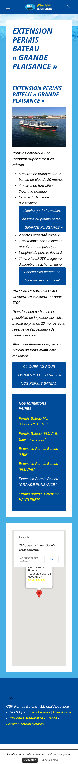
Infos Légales (39, 712)
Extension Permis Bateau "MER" (38, 452)
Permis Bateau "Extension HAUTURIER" (39, 497)
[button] (39, 593)
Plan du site (62, 712)
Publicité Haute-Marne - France (33, 718)
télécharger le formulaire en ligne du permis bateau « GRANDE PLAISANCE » (42, 219)
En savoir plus (49, 759)
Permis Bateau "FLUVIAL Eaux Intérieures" (38, 436)
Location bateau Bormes (25, 724)
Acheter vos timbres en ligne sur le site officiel (42, 276)
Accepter (30, 759)
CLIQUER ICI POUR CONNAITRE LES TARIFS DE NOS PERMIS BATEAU (39, 375)
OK (51, 559)
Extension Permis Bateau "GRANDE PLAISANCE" (38, 482)
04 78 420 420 (36, 579)
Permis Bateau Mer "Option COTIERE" (34, 421)
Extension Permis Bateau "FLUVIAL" (38, 467)
